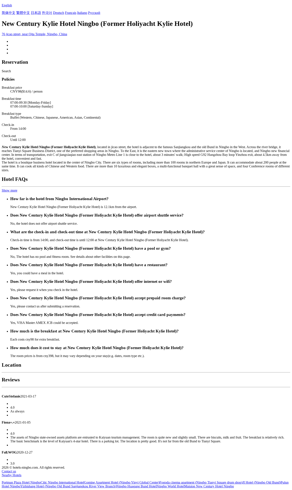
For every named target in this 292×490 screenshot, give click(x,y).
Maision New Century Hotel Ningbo (209, 486)
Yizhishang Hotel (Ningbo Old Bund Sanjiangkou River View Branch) (68, 486)
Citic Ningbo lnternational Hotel (62, 482)
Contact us (9, 471)
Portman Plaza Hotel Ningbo (21, 482)
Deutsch (58, 13)
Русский (94, 13)
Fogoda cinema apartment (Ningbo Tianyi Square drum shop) (200, 482)
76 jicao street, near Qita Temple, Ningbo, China (34, 34)
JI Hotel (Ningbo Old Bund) (261, 482)
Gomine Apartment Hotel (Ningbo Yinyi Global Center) (121, 482)
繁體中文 (23, 13)
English (7, 5)
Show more (9, 190)
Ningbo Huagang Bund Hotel (136, 486)
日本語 (36, 13)
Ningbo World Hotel (170, 486)
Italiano (82, 13)
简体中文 (8, 13)
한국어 (47, 13)
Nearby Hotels (11, 475)
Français (70, 13)
